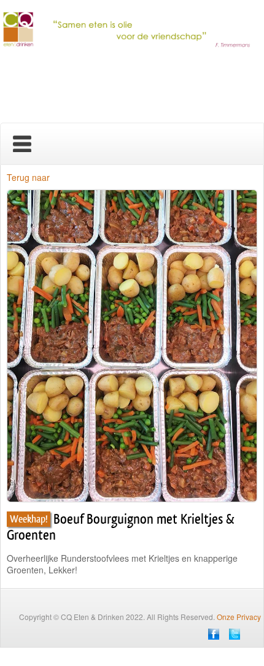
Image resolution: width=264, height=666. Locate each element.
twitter (234, 634)
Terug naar (28, 177)
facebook (213, 634)
